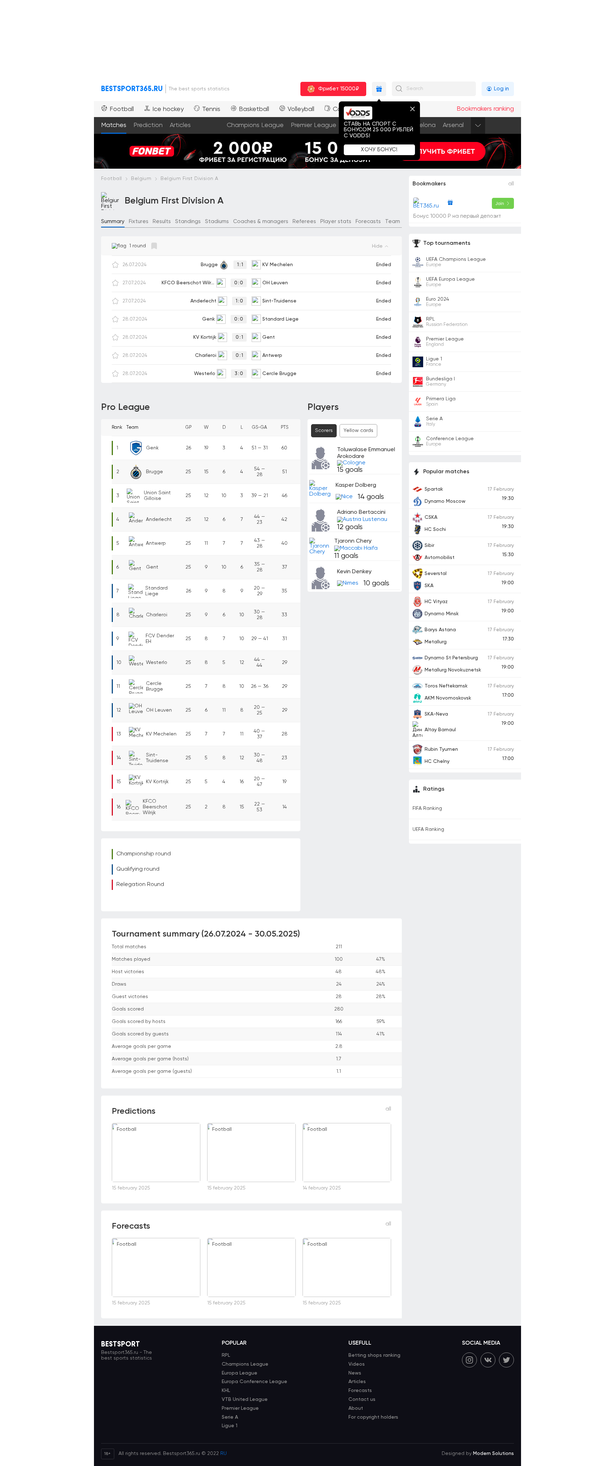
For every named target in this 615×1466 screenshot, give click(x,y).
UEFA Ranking (428, 829)
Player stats (335, 221)
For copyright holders (373, 1417)
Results (162, 221)
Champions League (255, 125)
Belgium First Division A (189, 178)
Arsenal (453, 125)
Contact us (361, 1399)
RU (223, 1453)
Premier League (313, 125)
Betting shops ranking (374, 1355)
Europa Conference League (254, 1381)
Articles (180, 125)
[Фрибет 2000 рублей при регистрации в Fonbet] (307, 136)
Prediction (148, 125)
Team (392, 221)
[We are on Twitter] (506, 1359)
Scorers (324, 430)
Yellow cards (358, 430)
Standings (188, 221)
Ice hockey (168, 109)
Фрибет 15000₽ (338, 88)
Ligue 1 (229, 1425)
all (388, 1109)
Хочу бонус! (379, 149)
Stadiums (217, 221)
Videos (356, 1364)
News (354, 1373)
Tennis (211, 109)
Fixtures (138, 221)
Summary (113, 221)
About (355, 1408)
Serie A (230, 1417)
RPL (226, 1355)
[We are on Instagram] (469, 1359)
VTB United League (245, 1399)
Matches (113, 125)
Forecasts (368, 221)
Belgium (141, 178)
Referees (304, 221)
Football (122, 109)
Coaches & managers (260, 221)
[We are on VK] (487, 1359)
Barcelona (421, 125)
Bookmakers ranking (485, 109)
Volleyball (301, 109)
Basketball (254, 109)
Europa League (239, 1373)
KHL (226, 1390)
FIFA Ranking (427, 808)
